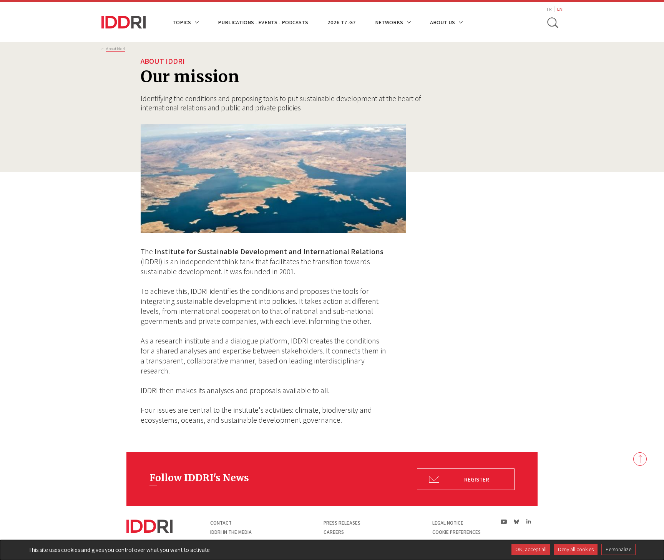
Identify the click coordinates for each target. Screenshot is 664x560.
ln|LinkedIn (528, 521)
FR (549, 9)
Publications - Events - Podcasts (263, 22)
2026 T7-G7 (341, 22)
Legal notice (447, 523)
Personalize (618, 549)
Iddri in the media (231, 532)
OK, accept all (530, 549)
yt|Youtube (504, 521)
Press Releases (342, 523)
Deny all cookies (576, 549)
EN (560, 9)
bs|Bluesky (517, 521)
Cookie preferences (456, 532)
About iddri (115, 48)
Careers (334, 532)
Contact (221, 523)
